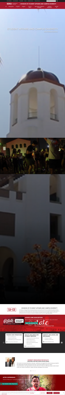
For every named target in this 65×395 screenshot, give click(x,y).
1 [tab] (30, 371)
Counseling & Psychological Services (33, 338)
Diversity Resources (49, 7)
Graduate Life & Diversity (49, 339)
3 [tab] (33, 371)
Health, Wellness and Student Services (32, 335)
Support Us (56, 7)
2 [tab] (31, 371)
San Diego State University (12, 4)
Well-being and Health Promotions (32, 342)
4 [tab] (34, 371)
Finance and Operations (14, 335)
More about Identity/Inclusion (49, 341)
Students (18, 6)
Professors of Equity (48, 338)
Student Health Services (31, 339)
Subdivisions (11, 6)
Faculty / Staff (30, 7)
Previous (3, 342)
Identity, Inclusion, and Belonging (50, 335)
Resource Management (12, 336)
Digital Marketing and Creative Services (14, 339)
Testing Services (29, 343)
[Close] (63, 393)
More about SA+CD (49, 313)
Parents (23, 6)
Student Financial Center (12, 338)
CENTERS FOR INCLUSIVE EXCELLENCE (38, 361)
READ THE (31, 323)
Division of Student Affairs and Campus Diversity (38, 4)
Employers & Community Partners (39, 7)
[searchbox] (51, 1)
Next (61, 342)
